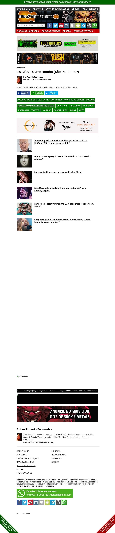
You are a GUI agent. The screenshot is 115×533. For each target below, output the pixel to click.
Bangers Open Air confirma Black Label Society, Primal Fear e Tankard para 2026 (62, 220)
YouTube (46, 110)
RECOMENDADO (58, 455)
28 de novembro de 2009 (41, 79)
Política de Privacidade (44, 486)
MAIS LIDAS (56, 458)
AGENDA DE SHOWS (51, 31)
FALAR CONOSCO (90, 9)
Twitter (35, 110)
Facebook (88, 106)
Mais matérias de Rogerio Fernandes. (38, 442)
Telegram (75, 106)
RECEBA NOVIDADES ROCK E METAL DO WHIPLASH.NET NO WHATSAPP (57, 2)
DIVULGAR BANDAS (25, 462)
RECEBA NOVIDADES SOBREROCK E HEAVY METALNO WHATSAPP (8, 524)
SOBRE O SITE (23, 9)
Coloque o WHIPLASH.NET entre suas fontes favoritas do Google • (35, 100)
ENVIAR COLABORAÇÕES (57, 9)
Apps (81, 110)
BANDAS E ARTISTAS (83, 31)
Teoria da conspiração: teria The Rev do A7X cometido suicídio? (62, 157)
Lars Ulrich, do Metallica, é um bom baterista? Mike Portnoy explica (60, 189)
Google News (60, 110)
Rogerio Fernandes (35, 77)
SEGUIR (75, 9)
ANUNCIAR (38, 9)
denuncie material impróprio (73, 484)
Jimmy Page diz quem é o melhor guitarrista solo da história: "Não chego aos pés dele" (60, 141)
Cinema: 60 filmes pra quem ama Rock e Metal (57, 172)
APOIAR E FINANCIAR (26, 466)
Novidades (21, 67)
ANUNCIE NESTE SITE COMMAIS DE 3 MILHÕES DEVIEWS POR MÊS (107, 524)
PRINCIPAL (56, 451)
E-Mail (73, 110)
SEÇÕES (67, 31)
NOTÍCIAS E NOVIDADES (28, 31)
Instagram (23, 110)
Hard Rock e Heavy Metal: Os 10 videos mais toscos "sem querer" (64, 205)
